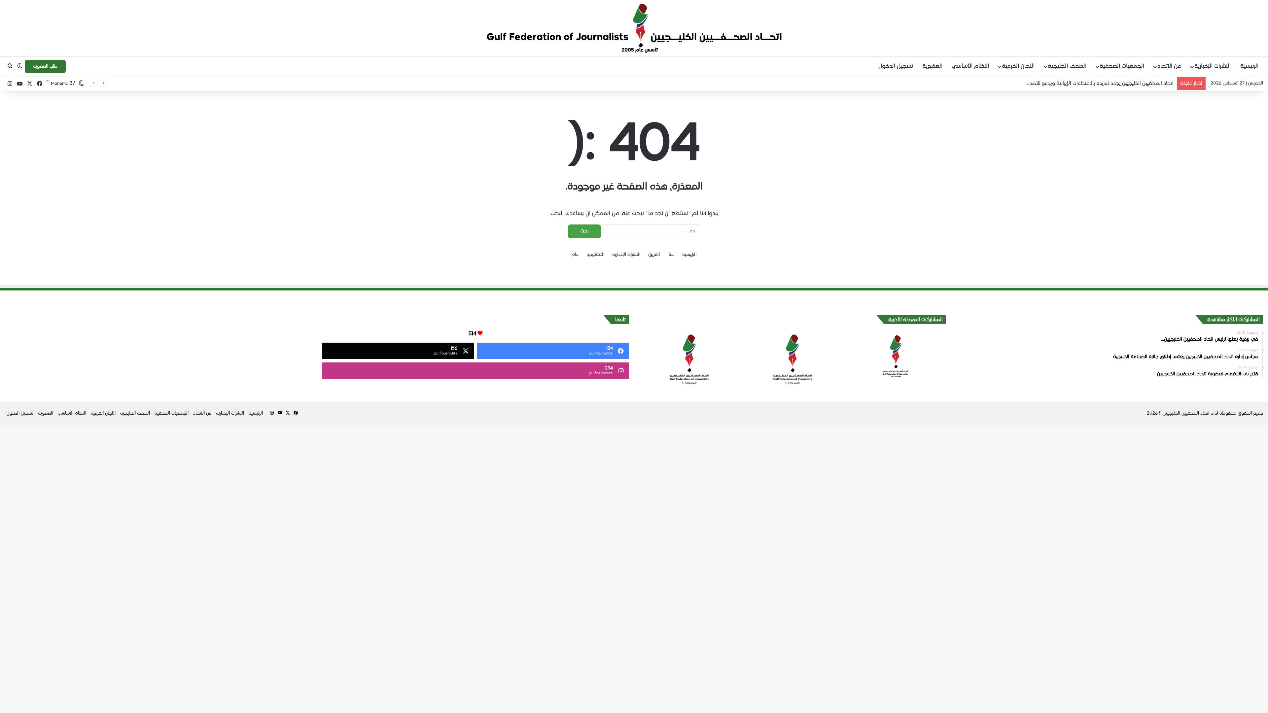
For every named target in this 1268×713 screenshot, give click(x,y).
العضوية (932, 66)
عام (575, 255)
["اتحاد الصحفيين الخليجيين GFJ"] (634, 28)
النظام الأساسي (970, 66)
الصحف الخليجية (1067, 66)
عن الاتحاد (1169, 66)
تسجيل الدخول (895, 66)
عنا (671, 255)
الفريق (654, 255)
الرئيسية (1249, 66)
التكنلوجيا (595, 255)
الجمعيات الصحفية (1122, 66)
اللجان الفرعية (1018, 66)
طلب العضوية (45, 66)
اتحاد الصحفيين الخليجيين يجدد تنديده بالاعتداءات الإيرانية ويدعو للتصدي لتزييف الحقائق (1083, 83)
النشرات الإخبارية (1212, 66)
